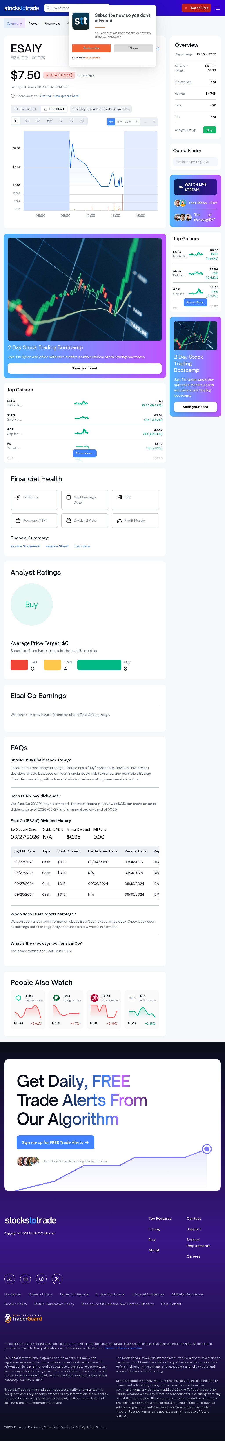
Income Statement (25, 546)
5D (27, 120)
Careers (193, 1256)
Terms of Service (73, 1294)
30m (128, 122)
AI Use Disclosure (110, 1294)
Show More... (85, 453)
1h (136, 122)
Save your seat (85, 368)
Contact (194, 1218)
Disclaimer (13, 1294)
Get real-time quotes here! (59, 96)
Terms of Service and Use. (123, 1348)
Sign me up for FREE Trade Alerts (52, 1142)
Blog (152, 1239)
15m (119, 122)
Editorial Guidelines (148, 1294)
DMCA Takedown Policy (54, 1304)
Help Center (171, 1304)
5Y (71, 120)
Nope (133, 48)
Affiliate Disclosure (187, 1294)
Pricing (154, 1229)
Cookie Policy (15, 1304)
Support (194, 1229)
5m (111, 122)
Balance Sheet (57, 546)
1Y (60, 120)
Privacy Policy (40, 1294)
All (82, 120)
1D (16, 120)
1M (38, 120)
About (154, 1250)
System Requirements (198, 1242)
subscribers (92, 57)
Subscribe (91, 48)
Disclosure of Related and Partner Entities (118, 1304)
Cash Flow (82, 546)
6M (49, 120)
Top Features (160, 1218)
